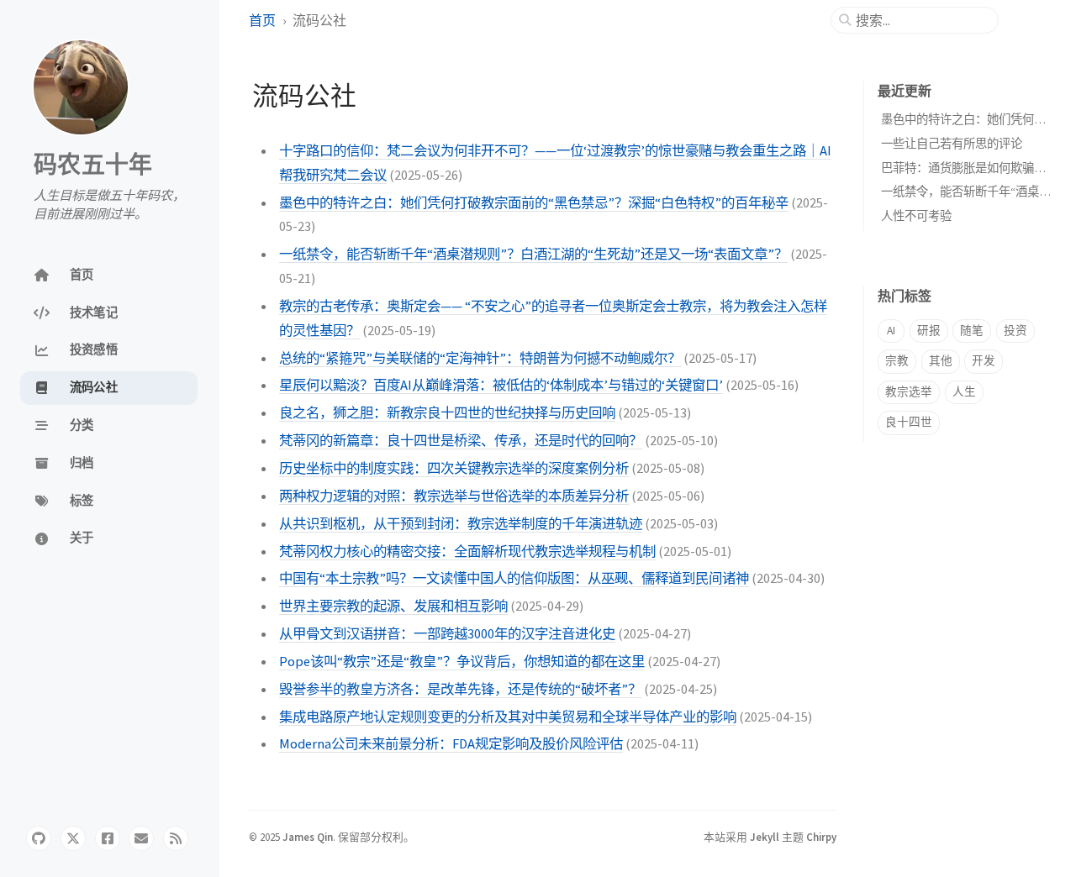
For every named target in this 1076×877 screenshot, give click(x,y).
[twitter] (73, 838)
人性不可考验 (916, 215)
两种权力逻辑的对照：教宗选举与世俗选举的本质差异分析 (454, 495)
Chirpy (821, 836)
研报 (929, 330)
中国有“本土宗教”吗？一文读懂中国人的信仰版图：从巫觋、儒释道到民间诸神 (514, 578)
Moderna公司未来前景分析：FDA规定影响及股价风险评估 (451, 743)
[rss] (175, 838)
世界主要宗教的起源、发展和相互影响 (393, 605)
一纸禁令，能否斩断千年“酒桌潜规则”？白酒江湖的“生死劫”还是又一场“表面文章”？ (533, 253)
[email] (141, 838)
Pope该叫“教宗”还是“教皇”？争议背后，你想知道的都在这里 (462, 661)
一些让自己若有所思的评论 (951, 143)
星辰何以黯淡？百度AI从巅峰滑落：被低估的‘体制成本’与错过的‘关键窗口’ (501, 384)
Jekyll (764, 836)
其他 (940, 361)
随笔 (972, 330)
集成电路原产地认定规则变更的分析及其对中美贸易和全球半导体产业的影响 (507, 716)
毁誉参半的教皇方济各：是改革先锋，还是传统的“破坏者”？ (460, 688)
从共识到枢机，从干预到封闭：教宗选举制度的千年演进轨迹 (460, 523)
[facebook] (107, 838)
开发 (983, 361)
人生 (964, 392)
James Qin (307, 836)
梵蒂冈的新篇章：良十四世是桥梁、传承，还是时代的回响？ (460, 440)
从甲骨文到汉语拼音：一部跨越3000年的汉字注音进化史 (447, 633)
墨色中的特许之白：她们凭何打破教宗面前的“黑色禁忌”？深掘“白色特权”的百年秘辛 (534, 202)
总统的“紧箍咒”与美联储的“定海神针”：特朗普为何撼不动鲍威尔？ (480, 357)
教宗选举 (908, 392)
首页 (263, 20)
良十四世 (908, 422)
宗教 (897, 361)
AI (891, 330)
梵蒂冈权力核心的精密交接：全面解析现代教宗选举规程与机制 (467, 551)
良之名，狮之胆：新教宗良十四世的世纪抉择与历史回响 (447, 412)
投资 (1015, 330)
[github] (38, 838)
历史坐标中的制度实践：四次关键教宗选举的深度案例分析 (454, 468)
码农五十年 (93, 165)
